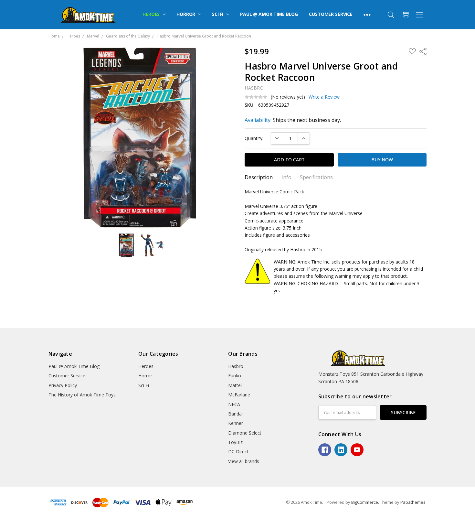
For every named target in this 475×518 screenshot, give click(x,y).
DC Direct (238, 451)
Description (259, 177)
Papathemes (413, 502)
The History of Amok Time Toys (82, 395)
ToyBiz (235, 442)
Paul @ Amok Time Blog (269, 14)
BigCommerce (364, 502)
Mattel (235, 385)
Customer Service (331, 14)
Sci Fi (218, 14)
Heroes (151, 14)
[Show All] (367, 14)
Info (286, 177)
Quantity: (254, 138)
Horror (186, 14)
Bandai (235, 414)
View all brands (243, 461)
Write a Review (324, 97)
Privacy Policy (62, 385)
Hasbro (235, 366)
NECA (234, 404)
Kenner (235, 423)
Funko (234, 375)
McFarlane (239, 395)
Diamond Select (244, 433)
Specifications (316, 177)
